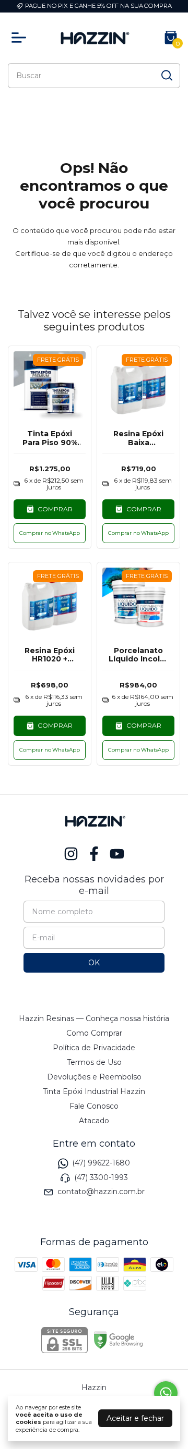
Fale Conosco (94, 1106)
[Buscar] (166, 75)
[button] (50, 533)
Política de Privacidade (94, 1047)
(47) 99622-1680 (101, 1163)
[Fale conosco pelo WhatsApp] (166, 1393)
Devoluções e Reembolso (94, 1077)
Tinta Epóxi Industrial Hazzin (94, 1091)
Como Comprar (94, 1033)
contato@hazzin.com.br (101, 1191)
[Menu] (21, 37)
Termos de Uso (94, 1062)
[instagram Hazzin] (71, 854)
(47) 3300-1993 (101, 1177)
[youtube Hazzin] (116, 854)
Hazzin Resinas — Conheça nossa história (94, 1018)
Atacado (94, 1120)
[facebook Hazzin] (94, 854)
